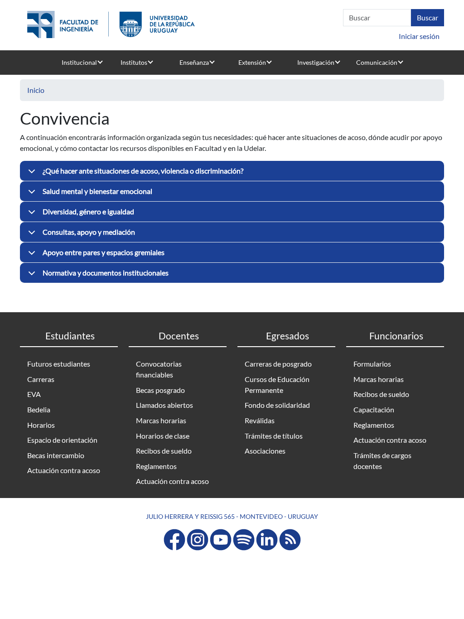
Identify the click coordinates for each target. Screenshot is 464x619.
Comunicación (376, 62)
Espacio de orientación (62, 439)
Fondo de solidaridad (277, 405)
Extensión (252, 62)
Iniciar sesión (419, 36)
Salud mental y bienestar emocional (97, 191)
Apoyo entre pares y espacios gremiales (103, 252)
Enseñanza (194, 62)
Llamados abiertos (164, 405)
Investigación (315, 62)
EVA (34, 394)
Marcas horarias (161, 420)
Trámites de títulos (274, 435)
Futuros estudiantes (58, 363)
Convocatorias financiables (159, 369)
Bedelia (38, 409)
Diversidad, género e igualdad (88, 211)
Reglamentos (156, 466)
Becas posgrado (160, 390)
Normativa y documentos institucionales (106, 272)
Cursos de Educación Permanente (277, 384)
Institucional (79, 62)
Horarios (41, 425)
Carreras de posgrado (278, 363)
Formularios (372, 363)
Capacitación (373, 409)
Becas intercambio (55, 455)
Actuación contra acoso (63, 470)
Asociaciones (265, 450)
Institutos (134, 62)
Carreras (40, 379)
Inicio (35, 90)
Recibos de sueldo (164, 450)
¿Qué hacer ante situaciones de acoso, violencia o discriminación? (143, 170)
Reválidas (260, 420)
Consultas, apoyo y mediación (89, 231)
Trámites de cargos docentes (382, 460)
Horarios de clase (162, 435)
